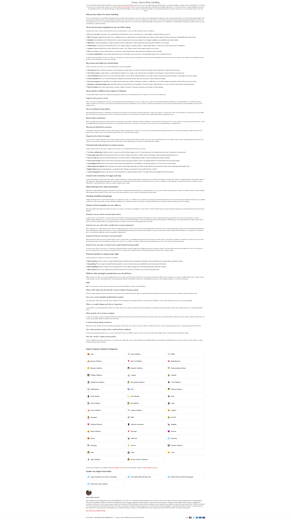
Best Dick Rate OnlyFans (124, 7)
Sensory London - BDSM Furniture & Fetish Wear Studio (130, 517)
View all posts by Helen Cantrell (95, 511)
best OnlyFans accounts (117, 468)
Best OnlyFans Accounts (150, 468)
